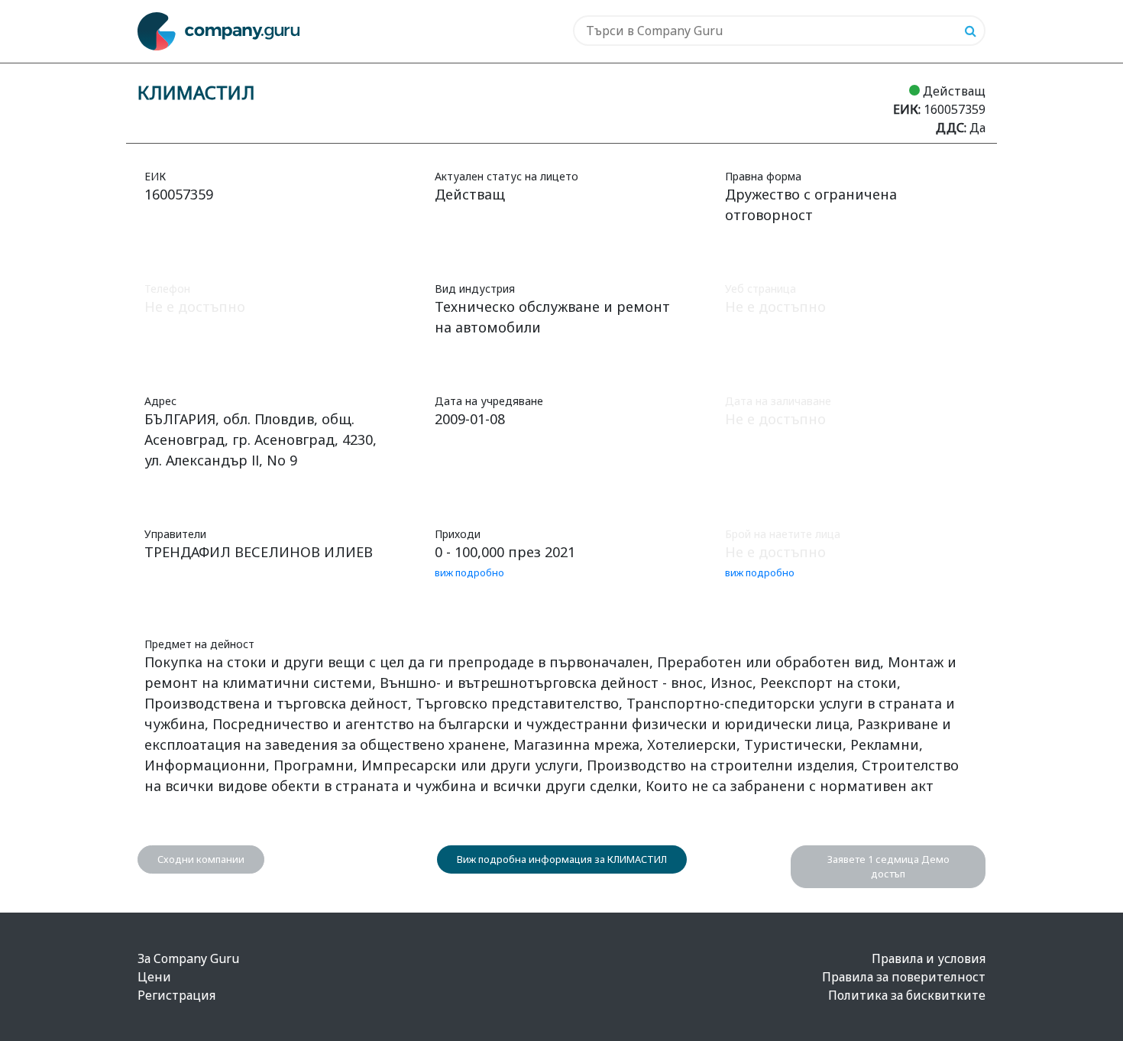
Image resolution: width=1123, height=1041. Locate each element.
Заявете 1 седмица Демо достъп (888, 866)
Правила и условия (928, 958)
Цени (154, 976)
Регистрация (176, 995)
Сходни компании (200, 859)
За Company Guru (188, 958)
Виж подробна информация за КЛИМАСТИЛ (562, 859)
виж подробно (469, 572)
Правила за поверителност (903, 976)
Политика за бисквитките (906, 995)
